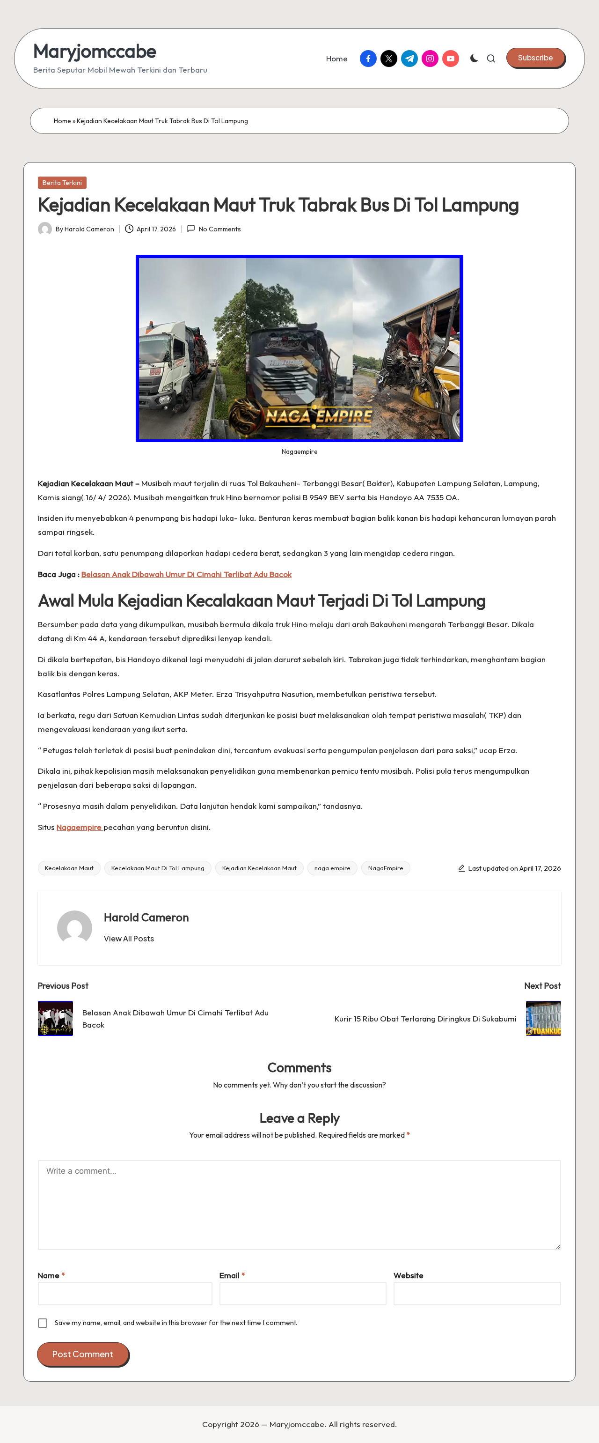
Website (409, 1275)
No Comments (220, 229)
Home (62, 121)
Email (232, 1275)
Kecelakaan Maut (69, 868)
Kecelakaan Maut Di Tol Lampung (158, 868)
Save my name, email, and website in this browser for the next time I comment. (176, 1322)
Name (51, 1275)
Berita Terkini (62, 182)
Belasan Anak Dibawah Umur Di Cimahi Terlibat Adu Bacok (186, 574)
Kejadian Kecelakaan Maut (259, 868)
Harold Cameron (146, 917)
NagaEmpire (385, 868)
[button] (535, 57)
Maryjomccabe (94, 50)
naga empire (332, 868)
